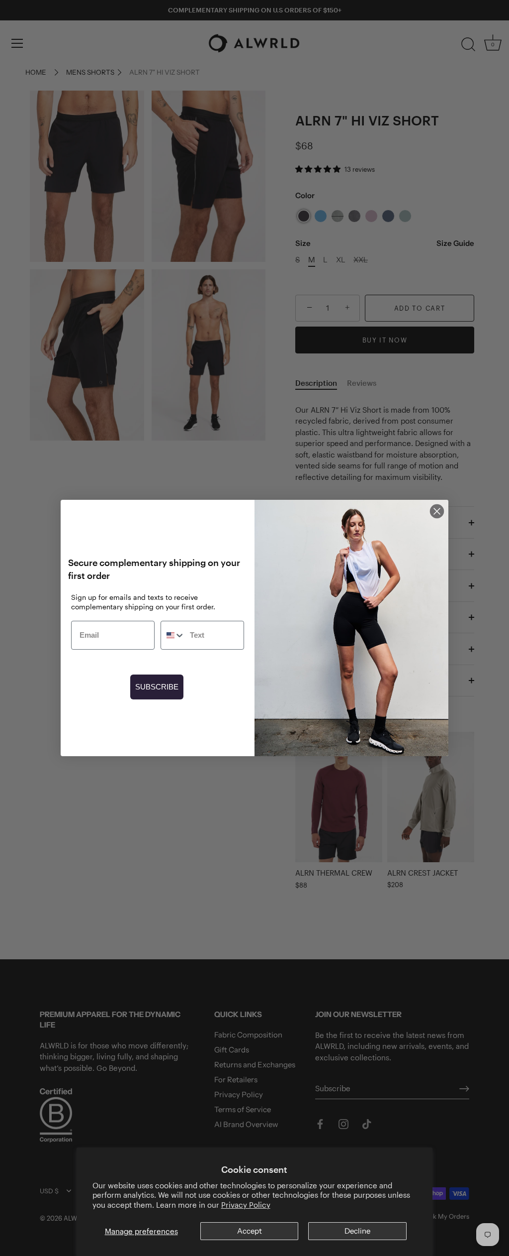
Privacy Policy (245, 1204)
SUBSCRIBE (156, 687)
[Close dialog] (436, 511)
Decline (357, 1231)
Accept (249, 1231)
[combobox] (173, 635)
